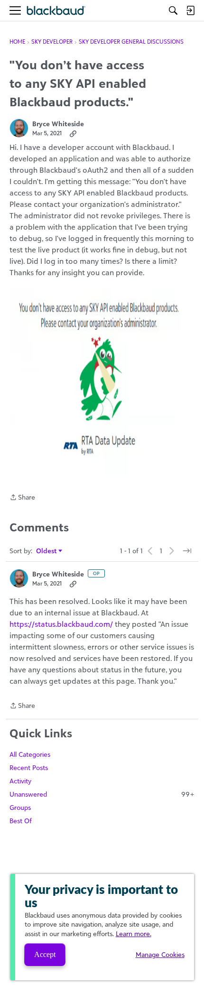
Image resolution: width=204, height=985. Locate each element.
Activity (20, 781)
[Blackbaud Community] (56, 11)
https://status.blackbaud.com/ (61, 624)
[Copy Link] (73, 133)
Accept (45, 954)
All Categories (29, 754)
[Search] (173, 10)
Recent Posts (28, 767)
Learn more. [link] (133, 933)
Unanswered (102, 794)
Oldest (46, 551)
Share (22, 498)
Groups (20, 807)
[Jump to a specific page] (187, 550)
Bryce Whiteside (58, 124)
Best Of (20, 821)
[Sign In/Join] (190, 10)
